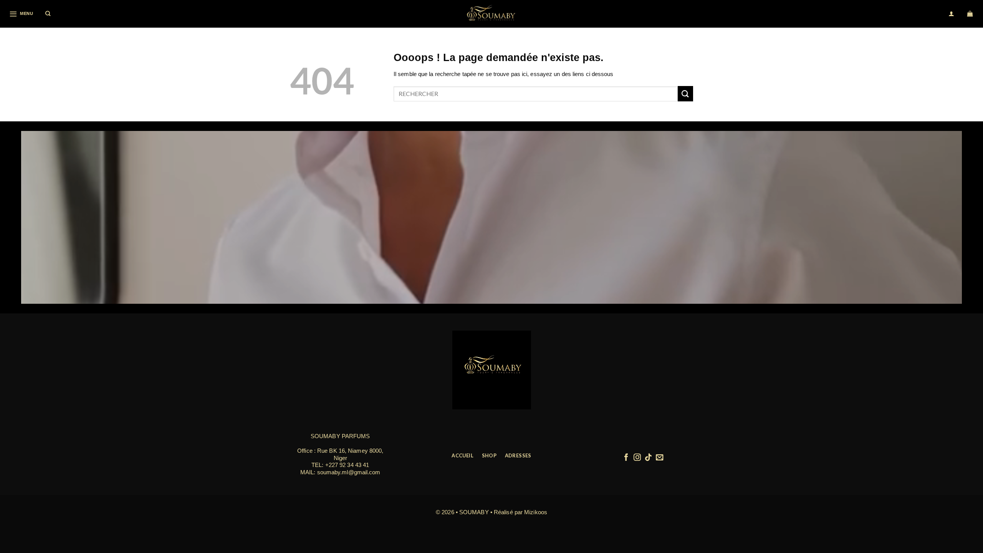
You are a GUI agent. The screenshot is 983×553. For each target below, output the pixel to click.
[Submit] (685, 93)
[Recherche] (48, 14)
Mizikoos (535, 512)
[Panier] (970, 14)
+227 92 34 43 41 (347, 465)
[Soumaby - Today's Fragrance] (491, 14)
